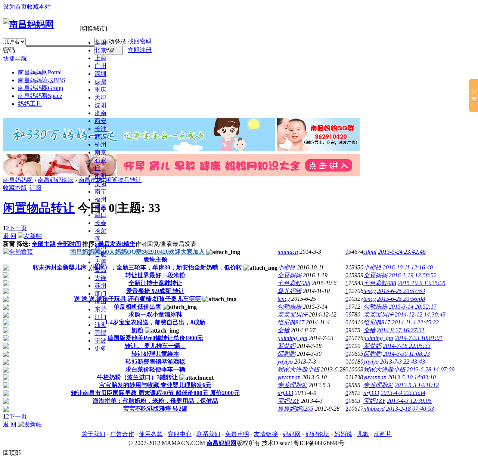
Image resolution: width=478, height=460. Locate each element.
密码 (9, 50)
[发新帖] (30, 236)
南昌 (100, 207)
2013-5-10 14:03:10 (412, 377)
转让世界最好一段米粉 (155, 275)
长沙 (100, 129)
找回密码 (140, 41)
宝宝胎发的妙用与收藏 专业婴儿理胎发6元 (155, 385)
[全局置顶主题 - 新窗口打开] (18, 251)
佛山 (100, 301)
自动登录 (114, 41)
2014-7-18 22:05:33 (407, 346)
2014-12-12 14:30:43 (420, 314)
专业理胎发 (292, 385)
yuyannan (289, 377)
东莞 (100, 309)
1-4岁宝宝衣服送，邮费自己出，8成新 (155, 322)
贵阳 (100, 183)
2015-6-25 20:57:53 (401, 291)
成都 (100, 81)
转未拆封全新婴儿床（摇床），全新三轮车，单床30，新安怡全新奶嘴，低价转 (137, 267)
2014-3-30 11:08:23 (406, 354)
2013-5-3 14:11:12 (417, 385)
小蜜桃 (286, 267)
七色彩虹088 (293, 283)
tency (369, 291)
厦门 (100, 293)
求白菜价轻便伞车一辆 (155, 369)
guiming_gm (292, 338)
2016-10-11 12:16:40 (408, 267)
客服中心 (180, 434)
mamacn (287, 251)
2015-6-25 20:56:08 (401, 299)
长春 (100, 223)
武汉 (100, 136)
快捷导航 (15, 58)
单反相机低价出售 (137, 306)
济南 (100, 113)
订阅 (35, 188)
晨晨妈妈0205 (295, 408)
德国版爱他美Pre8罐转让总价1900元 (155, 338)
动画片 (383, 434)
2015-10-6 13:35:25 (422, 283)
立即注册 (140, 50)
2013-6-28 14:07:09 (430, 369)
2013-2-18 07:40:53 (410, 408)
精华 (129, 244)
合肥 (100, 254)
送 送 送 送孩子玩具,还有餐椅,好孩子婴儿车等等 (137, 299)
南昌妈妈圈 (40, 88)
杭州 (100, 144)
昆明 (100, 176)
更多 (100, 348)
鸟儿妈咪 (289, 291)
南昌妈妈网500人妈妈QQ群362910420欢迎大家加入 (137, 251)
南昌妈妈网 (40, 72)
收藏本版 (15, 188)
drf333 (285, 393)
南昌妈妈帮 (40, 96)
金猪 (283, 330)
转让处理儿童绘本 (155, 354)
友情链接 (266, 434)
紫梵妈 (286, 346)
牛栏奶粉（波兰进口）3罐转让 (137, 377)
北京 (100, 50)
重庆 (100, 89)
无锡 (100, 333)
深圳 (100, 74)
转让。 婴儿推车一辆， (155, 346)
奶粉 (137, 330)
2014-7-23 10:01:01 (419, 338)
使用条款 (151, 434)
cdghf (369, 251)
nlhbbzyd (374, 408)
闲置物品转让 (124, 180)
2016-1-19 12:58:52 (413, 275)
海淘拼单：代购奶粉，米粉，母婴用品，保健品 (155, 401)
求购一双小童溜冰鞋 (155, 314)
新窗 (9, 244)
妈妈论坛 (317, 434)
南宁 (100, 191)
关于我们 (93, 434)
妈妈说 (343, 434)
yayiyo (285, 361)
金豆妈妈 (289, 275)
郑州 (100, 246)
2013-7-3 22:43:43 (402, 361)
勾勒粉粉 (289, 306)
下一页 (18, 228)
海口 (100, 215)
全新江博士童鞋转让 (155, 283)
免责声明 (237, 434)
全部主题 (44, 244)
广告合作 (122, 434)
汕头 (100, 325)
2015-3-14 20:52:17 (413, 306)
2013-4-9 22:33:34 (403, 393)
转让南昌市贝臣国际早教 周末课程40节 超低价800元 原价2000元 (155, 393)
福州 (100, 199)
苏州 (100, 286)
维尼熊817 (290, 322)
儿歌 (363, 434)
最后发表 (110, 244)
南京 (100, 152)
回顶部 (12, 453)
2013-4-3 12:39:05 (409, 401)
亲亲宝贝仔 (292, 314)
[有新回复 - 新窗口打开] (6, 268)
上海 (100, 58)
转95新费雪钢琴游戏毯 (155, 361)
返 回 (9, 236)
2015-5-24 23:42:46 (402, 251)
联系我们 (208, 434)
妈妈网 (292, 434)
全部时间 (69, 244)
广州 (100, 66)
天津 (100, 97)
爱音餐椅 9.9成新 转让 (155, 291)
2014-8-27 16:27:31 (401, 330)
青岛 (100, 270)
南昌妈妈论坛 (41, 80)
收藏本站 (39, 6)
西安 (100, 121)
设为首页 (15, 6)
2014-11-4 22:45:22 (415, 322)
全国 (100, 42)
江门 (100, 317)
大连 (100, 278)
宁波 (100, 340)
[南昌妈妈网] (28, 24)
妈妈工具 (30, 104)
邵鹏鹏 (286, 354)
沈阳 (100, 105)
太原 (100, 262)
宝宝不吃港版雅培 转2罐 (155, 408)
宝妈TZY (288, 401)
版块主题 (155, 259)
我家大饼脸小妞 (298, 369)
